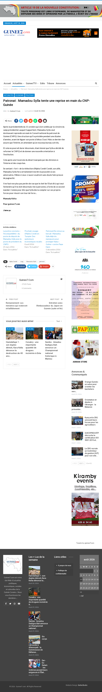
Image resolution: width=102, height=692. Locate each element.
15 (95, 579)
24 (81, 588)
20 (89, 584)
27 (89, 588)
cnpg (21, 261)
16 (97, 579)
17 (81, 584)
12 (86, 579)
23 (97, 584)
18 (84, 584)
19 (86, 584)
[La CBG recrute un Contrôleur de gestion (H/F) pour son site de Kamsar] (77, 451)
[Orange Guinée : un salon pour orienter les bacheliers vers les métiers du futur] (77, 385)
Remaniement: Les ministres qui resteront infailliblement (16, 306)
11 (84, 579)
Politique (30, 95)
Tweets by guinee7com (85, 543)
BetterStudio (82, 685)
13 (89, 579)
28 (92, 588)
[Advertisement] (51, 60)
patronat (41, 261)
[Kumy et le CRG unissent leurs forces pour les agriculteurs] (77, 420)
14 (92, 579)
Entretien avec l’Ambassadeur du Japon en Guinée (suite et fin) (49, 306)
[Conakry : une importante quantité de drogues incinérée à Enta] (34, 333)
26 (86, 588)
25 (84, 588)
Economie (20, 95)
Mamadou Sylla (31, 261)
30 (97, 588)
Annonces (61, 83)
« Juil (81, 596)
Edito (42, 83)
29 (95, 588)
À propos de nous (64, 565)
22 (95, 584)
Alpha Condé (13, 261)
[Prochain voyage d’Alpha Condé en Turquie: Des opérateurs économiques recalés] (35, 239)
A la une (10, 329)
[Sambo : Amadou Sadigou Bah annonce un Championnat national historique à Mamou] (53, 333)
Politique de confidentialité (61, 572)
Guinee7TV (31, 83)
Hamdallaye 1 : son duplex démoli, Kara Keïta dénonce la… (37, 578)
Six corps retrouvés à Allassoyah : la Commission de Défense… (38, 644)
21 (92, 584)
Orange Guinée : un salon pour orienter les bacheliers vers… (85, 387)
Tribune (50, 83)
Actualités (17, 83)
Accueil (7, 83)
